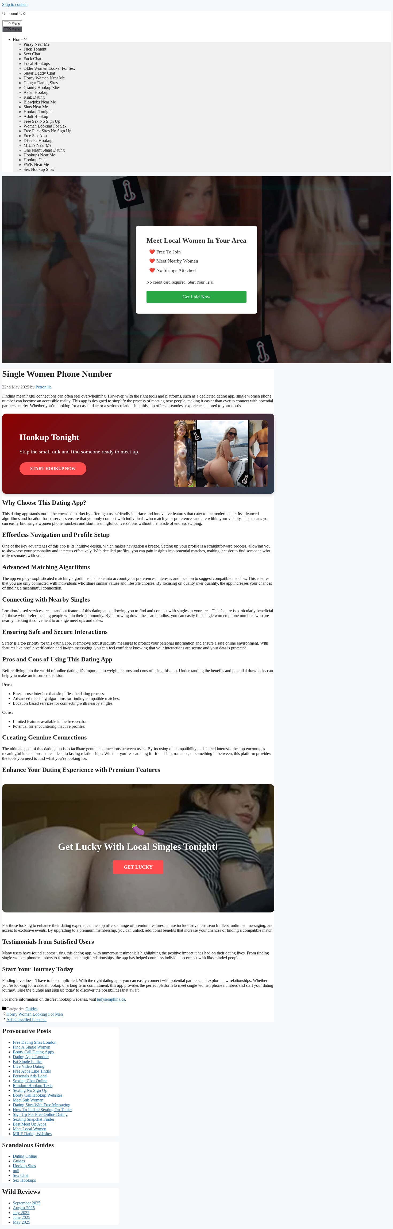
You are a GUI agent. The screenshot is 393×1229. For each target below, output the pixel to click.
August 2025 (24, 1207)
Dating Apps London (31, 1056)
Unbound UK (14, 13)
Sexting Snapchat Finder (33, 1119)
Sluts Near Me (36, 107)
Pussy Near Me (36, 44)
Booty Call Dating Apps (33, 1052)
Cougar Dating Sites (41, 82)
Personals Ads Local (30, 1076)
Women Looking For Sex (45, 126)
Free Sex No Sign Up (42, 121)
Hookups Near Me (39, 155)
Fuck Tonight (35, 49)
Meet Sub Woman (28, 1100)
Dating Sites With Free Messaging (41, 1105)
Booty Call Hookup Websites (37, 1095)
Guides (31, 1009)
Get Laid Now (196, 296)
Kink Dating (34, 97)
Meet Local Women (29, 1129)
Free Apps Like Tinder (32, 1071)
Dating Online (25, 1156)
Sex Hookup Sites (39, 169)
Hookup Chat (35, 159)
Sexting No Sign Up (30, 1090)
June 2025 (21, 1217)
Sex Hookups (24, 1180)
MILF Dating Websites (32, 1133)
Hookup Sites (24, 1165)
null (16, 1170)
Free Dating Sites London (34, 1042)
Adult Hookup (36, 116)
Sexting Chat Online (30, 1080)
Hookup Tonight (38, 111)
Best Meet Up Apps (29, 1124)
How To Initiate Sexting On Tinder (42, 1109)
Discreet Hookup (38, 140)
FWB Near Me (36, 164)
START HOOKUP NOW (53, 468)
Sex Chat (20, 1175)
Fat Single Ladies (27, 1061)
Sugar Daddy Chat (39, 73)
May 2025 (21, 1222)
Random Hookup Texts (32, 1085)
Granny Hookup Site (41, 87)
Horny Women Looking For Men (34, 1014)
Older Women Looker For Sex (49, 68)
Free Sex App (35, 135)
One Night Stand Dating (44, 150)
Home (18, 39)
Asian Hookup (36, 92)
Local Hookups (37, 63)
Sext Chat (32, 54)
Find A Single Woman (31, 1047)
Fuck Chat (32, 58)
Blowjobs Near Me (40, 102)
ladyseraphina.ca (111, 999)
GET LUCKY (138, 867)
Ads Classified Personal (26, 1019)
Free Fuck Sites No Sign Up (47, 131)
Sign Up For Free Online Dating (40, 1114)
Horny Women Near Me (44, 78)
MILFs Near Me (37, 145)
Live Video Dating (28, 1066)
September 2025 (26, 1203)
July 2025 (21, 1212)
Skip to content (15, 4)
